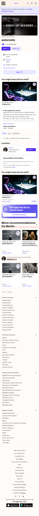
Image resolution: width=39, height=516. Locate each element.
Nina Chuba (6, 430)
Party (4, 345)
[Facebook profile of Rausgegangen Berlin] (19, 496)
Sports (4, 338)
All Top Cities (6, 330)
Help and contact (19, 450)
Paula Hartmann (8, 438)
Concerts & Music (8, 342)
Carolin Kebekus (8, 428)
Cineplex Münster (8, 400)
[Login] (32, 3)
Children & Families (9, 347)
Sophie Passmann (8, 413)
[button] (19, 72)
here (13, 167)
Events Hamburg (8, 317)
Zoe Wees (5, 418)
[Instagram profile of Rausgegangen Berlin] (15, 496)
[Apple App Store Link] (12, 505)
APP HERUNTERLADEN (23, 215)
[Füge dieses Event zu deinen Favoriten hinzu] (34, 84)
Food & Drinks (7, 367)
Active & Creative (8, 355)
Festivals (5, 365)
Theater (4, 133)
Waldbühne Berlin (8, 393)
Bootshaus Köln (7, 388)
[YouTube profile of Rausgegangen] (23, 496)
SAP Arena (5, 402)
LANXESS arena (7, 397)
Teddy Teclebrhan (8, 425)
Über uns (19, 467)
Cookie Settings (19, 487)
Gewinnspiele (19, 473)
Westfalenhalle (7, 405)
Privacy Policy (19, 481)
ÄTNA (4, 433)
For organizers (20, 453)
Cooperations (19, 456)
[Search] (28, 3)
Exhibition (5, 357)
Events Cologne (7, 308)
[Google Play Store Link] (26, 505)
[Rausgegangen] (3, 3)
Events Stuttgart (8, 327)
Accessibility (19, 470)
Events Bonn (6, 303)
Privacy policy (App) (19, 484)
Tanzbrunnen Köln (8, 378)
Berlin (4, 292)
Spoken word (6, 362)
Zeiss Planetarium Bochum (11, 390)
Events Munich (7, 325)
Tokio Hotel (6, 440)
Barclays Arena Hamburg (10, 395)
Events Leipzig (7, 322)
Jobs (19, 464)
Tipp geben (19, 459)
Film (3, 350)
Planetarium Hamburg (10, 385)
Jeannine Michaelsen (9, 416)
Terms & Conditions (19, 490)
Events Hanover (7, 320)
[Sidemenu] (35, 3)
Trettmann (6, 435)
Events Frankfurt (8, 315)
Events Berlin (6, 300)
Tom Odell (5, 443)
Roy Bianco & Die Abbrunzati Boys (14, 423)
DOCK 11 (8, 60)
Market (4, 352)
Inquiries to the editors (19, 462)
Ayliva (4, 420)
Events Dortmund (8, 310)
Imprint (19, 479)
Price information (9, 68)
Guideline (19, 476)
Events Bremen (7, 305)
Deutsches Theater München (12, 383)
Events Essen (6, 312)
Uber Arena (6, 380)
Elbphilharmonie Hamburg (11, 375)
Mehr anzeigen (8, 123)
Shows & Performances (10, 340)
